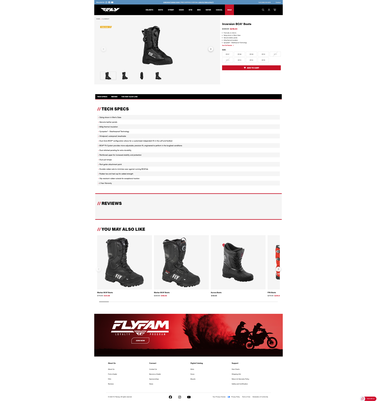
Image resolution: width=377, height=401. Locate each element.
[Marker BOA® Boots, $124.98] (124, 262)
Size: (224, 50)
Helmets (149, 10)
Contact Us (153, 369)
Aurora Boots (216, 292)
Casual (219, 10)
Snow (181, 10)
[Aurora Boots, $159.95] (238, 262)
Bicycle (192, 379)
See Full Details (227, 45)
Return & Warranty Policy (240, 379)
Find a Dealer (112, 374)
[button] (103, 49)
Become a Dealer (155, 374)
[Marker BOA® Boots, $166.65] (181, 262)
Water (208, 10)
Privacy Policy (235, 397)
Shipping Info (236, 374)
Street (171, 10)
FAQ (109, 379)
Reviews (111, 384)
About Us (111, 369)
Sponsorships (154, 379)
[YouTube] (112, 2)
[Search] (263, 9)
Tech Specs (102, 96)
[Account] (269, 9)
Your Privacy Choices (219, 397)
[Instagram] (106, 2)
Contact (278, 2)
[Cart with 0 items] (274, 9)
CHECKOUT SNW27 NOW (171, 2)
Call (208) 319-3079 (265, 2)
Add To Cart (253, 68)
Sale (229, 10)
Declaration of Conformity (260, 397)
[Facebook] (109, 2)
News (151, 384)
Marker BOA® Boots (105, 292)
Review (114, 96)
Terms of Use (246, 397)
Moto (160, 10)
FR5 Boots (272, 292)
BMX (199, 10)
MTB (190, 10)
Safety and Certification (240, 384)
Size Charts (236, 369)
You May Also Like (129, 96)
